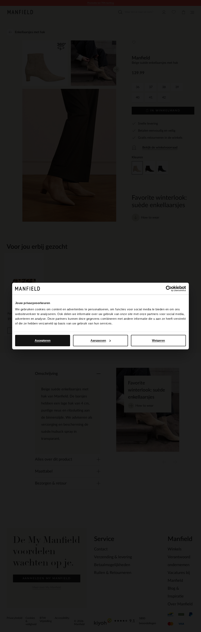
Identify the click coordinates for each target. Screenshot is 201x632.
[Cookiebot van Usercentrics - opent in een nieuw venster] (169, 288)
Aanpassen (98, 340)
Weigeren (158, 340)
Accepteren (43, 340)
